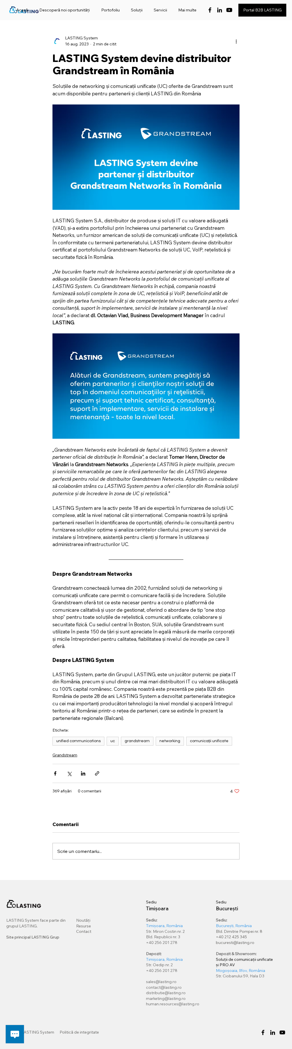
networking (169, 741)
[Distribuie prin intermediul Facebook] (55, 773)
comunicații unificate (209, 741)
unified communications (78, 741)
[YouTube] (282, 1032)
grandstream (137, 741)
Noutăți (83, 920)
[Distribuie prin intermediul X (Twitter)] (69, 773)
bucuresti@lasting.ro (235, 942)
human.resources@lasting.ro (172, 1003)
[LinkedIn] (219, 10)
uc (112, 741)
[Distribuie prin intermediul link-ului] (97, 773)
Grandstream (64, 755)
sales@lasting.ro (161, 981)
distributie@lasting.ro (166, 992)
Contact (83, 931)
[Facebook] (209, 10)
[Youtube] (229, 10)
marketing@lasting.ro (166, 998)
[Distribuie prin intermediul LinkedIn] (83, 773)
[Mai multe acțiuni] (236, 41)
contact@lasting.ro (164, 987)
